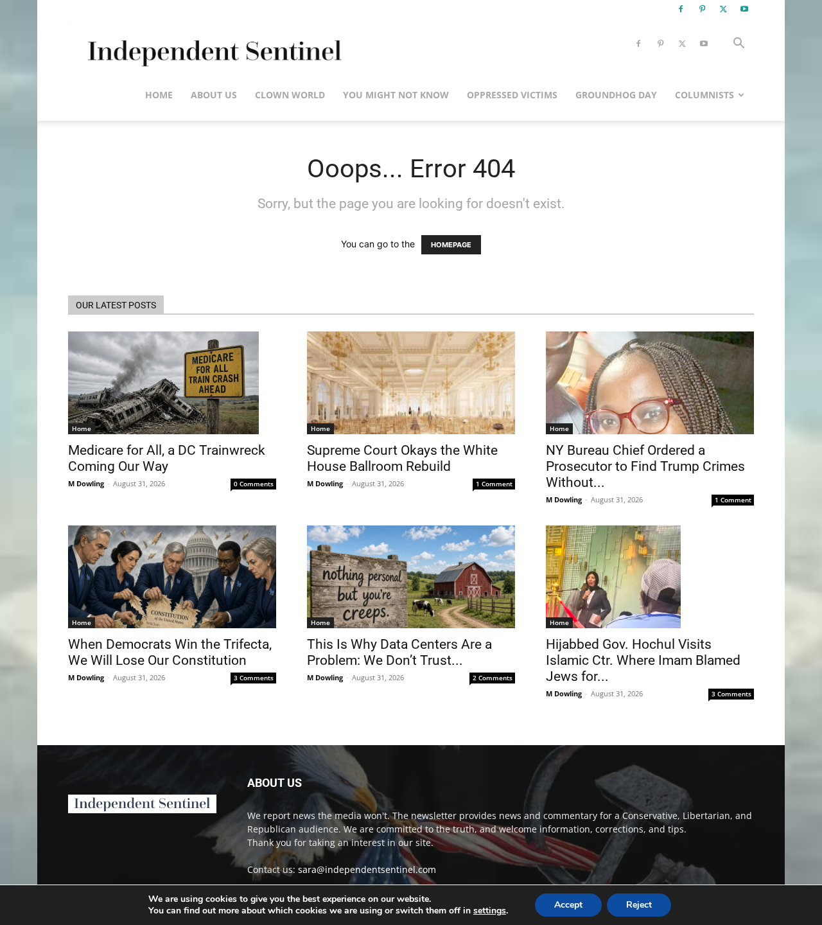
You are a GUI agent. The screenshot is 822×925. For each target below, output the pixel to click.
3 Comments (254, 677)
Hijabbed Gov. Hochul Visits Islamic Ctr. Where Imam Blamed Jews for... (643, 660)
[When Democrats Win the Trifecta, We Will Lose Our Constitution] (172, 576)
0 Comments (254, 483)
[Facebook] (680, 9)
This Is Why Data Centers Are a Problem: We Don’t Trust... (399, 652)
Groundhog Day (616, 95)
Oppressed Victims (512, 95)
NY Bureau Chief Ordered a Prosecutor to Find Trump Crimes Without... (645, 466)
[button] (738, 45)
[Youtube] (744, 9)
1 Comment (494, 483)
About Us (214, 95)
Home (159, 95)
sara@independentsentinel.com (367, 869)
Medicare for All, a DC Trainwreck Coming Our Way (166, 458)
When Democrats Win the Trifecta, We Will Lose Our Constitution (170, 652)
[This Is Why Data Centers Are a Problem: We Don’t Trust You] (411, 576)
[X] (723, 9)
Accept (568, 905)
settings (489, 911)
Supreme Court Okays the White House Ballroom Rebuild (402, 458)
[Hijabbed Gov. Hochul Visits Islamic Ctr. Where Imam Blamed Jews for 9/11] (650, 576)
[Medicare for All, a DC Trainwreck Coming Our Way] (172, 382)
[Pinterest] (702, 9)
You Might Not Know (396, 95)
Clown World (290, 95)
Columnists (704, 95)
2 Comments (492, 677)
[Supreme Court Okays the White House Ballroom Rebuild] (411, 382)
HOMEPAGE (451, 244)
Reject (639, 905)
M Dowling (86, 483)
